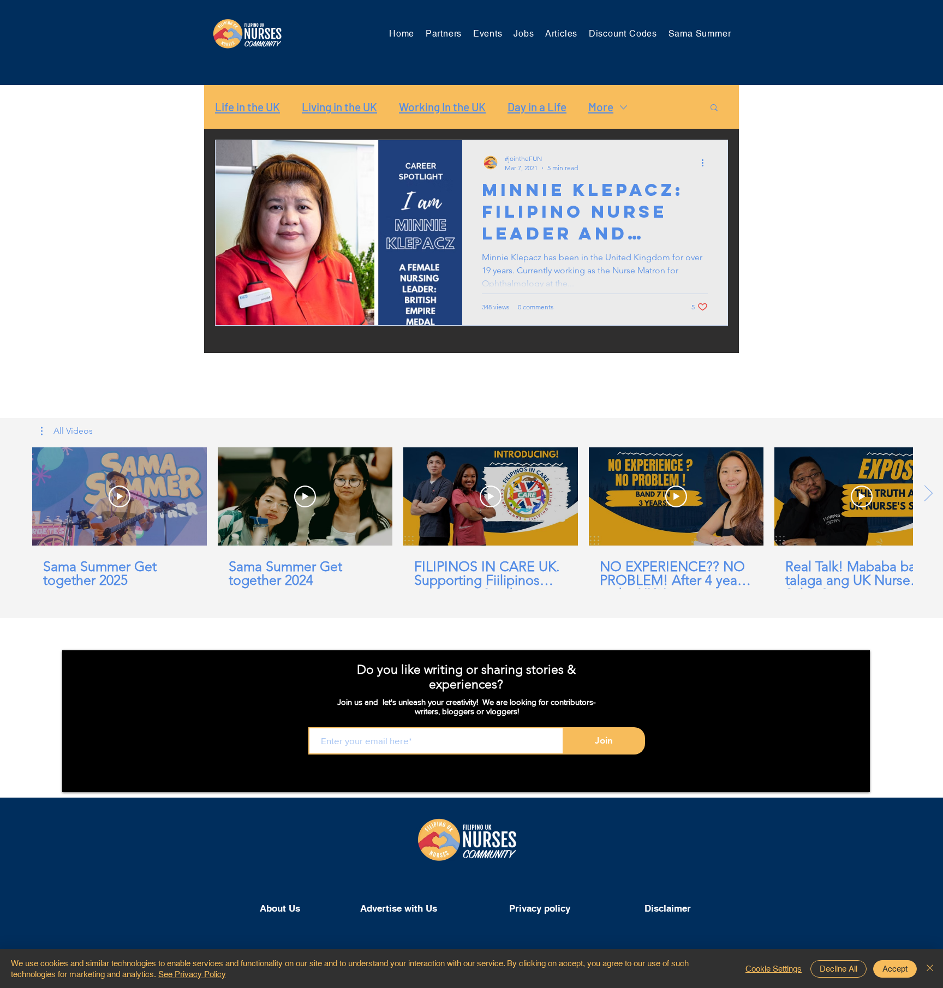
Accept (895, 968)
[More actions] (706, 162)
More (600, 106)
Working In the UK (442, 106)
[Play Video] (119, 496)
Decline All (838, 968)
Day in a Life (537, 106)
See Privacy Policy (192, 974)
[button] (714, 108)
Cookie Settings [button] (773, 968)
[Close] (929, 968)
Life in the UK (247, 106)
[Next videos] (928, 494)
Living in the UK (339, 106)
